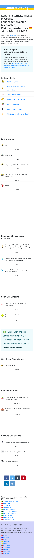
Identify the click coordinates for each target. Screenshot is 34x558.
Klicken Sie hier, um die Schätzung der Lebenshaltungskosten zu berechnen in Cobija (16, 65)
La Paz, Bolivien (8, 515)
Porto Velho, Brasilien (10, 511)
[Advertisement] (17, 128)
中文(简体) (6, 551)
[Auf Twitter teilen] (12, 478)
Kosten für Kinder (13, 104)
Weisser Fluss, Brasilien (10, 501)
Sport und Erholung (14, 94)
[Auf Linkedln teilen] (6, 483)
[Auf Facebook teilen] (6, 478)
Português (6, 545)
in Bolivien (13, 36)
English (5, 535)
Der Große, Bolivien (9, 513)
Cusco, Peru (7, 503)
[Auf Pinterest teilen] (23, 478)
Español (5, 543)
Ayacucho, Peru (8, 517)
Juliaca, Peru (7, 505)
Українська (6, 541)
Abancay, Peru (7, 507)
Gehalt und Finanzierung (16, 99)
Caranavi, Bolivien (9, 509)
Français (6, 553)
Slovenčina (6, 547)
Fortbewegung (12, 82)
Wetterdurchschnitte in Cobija (18, 114)
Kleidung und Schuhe (15, 109)
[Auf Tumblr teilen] (17, 478)
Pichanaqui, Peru (8, 519)
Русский (6, 537)
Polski (5, 539)
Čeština (5, 549)
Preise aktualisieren (12, 347)
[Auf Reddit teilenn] (12, 483)
